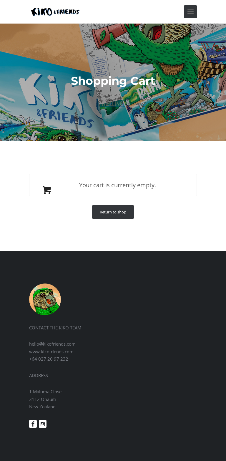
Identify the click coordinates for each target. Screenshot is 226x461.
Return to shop (113, 212)
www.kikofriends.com (51, 351)
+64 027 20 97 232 (48, 359)
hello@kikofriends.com (52, 344)
